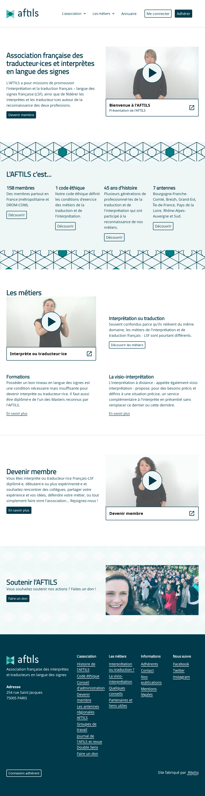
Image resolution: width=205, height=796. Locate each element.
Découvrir (16, 215)
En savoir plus (16, 413)
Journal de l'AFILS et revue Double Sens (89, 742)
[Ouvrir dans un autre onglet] (192, 107)
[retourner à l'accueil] (22, 13)
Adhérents (149, 664)
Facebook (181, 664)
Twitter (179, 670)
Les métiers (101, 13)
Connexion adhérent (23, 773)
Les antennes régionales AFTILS (88, 712)
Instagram (181, 676)
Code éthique (88, 676)
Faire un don (17, 598)
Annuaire (129, 13)
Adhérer (183, 13)
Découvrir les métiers (127, 345)
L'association (71, 13)
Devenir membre (21, 115)
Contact (147, 670)
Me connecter (158, 13)
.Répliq (193, 772)
